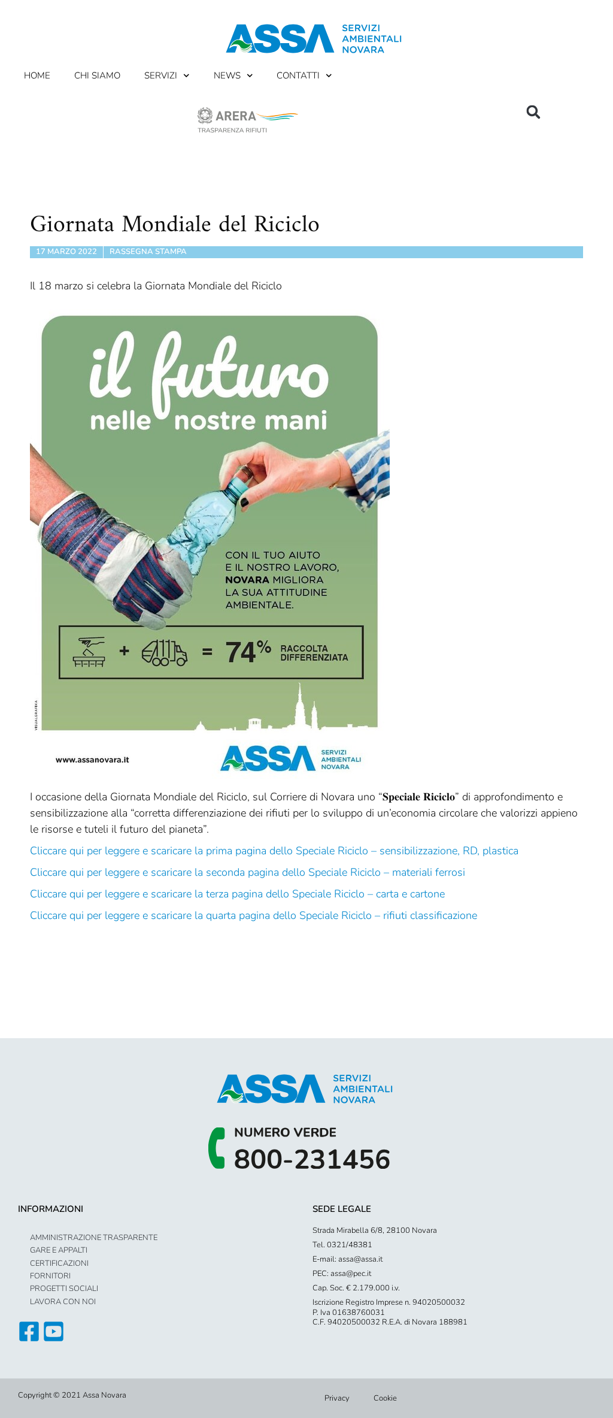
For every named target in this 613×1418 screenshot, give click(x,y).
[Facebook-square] (29, 1331)
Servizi (160, 75)
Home (37, 75)
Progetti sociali (64, 1288)
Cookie (385, 1398)
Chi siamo (97, 75)
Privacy (337, 1398)
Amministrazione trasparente (93, 1237)
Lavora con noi (63, 1301)
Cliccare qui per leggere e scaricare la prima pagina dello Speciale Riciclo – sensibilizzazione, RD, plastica (274, 850)
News (227, 75)
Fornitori (50, 1276)
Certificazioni (59, 1263)
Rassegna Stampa (148, 251)
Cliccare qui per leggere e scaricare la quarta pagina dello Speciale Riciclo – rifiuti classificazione (253, 915)
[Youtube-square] (54, 1331)
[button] (533, 112)
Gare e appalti (58, 1250)
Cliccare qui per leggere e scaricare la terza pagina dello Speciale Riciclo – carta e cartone (237, 894)
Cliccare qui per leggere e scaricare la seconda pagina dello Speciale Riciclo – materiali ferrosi (247, 872)
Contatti (298, 75)
